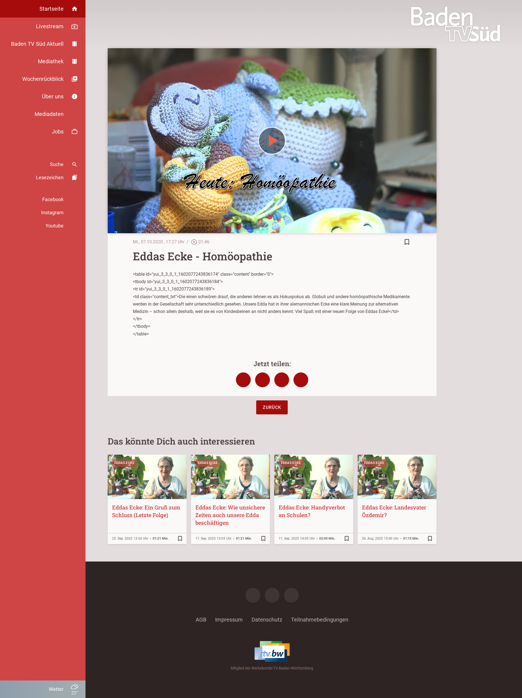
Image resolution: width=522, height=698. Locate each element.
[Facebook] (253, 595)
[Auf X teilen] (262, 379)
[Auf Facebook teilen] (243, 379)
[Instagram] (272, 595)
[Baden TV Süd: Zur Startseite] (455, 24)
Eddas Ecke (124, 463)
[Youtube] (291, 595)
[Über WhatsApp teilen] (281, 379)
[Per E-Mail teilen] (300, 379)
